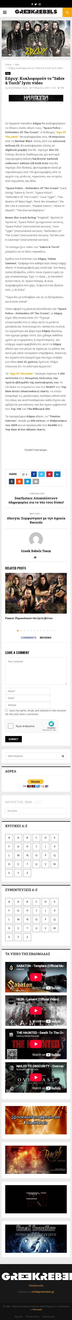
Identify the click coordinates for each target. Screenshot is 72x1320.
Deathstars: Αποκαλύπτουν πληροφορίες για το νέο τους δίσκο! (36, 500)
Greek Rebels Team (18, 87)
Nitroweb (37, 1309)
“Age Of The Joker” (21, 373)
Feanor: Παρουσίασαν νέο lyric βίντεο (28, 618)
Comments (28, 637)
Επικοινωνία (36, 1285)
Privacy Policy (32, 1316)
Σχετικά (18, 1316)
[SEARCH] (63, 756)
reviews (45, 637)
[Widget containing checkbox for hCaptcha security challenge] (31, 726)
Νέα (8, 73)
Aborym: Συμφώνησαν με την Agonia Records (36, 520)
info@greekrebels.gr (43, 1291)
